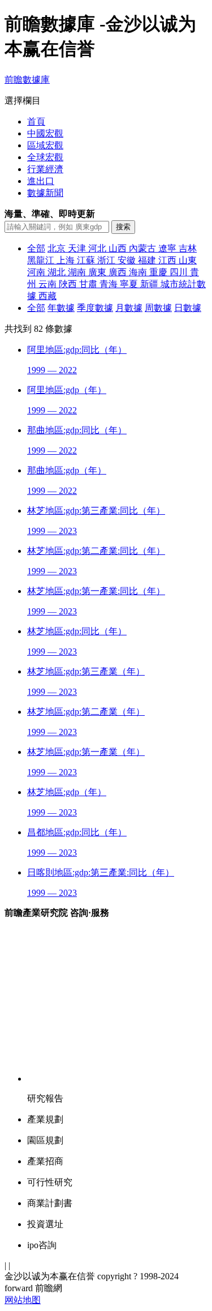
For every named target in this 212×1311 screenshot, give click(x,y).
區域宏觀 (45, 145)
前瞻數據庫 (27, 79)
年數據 (61, 308)
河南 (37, 272)
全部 (36, 248)
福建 (148, 260)
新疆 (150, 284)
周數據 (158, 308)
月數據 (128, 308)
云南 (48, 284)
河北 (98, 248)
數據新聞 (45, 193)
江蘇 (87, 260)
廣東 (98, 272)
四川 (180, 272)
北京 (57, 248)
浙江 (107, 260)
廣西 (119, 272)
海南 (139, 272)
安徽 (128, 260)
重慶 (159, 272)
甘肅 (89, 284)
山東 (188, 260)
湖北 (57, 272)
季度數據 (95, 308)
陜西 (69, 284)
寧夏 (130, 284)
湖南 (78, 272)
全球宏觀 (45, 157)
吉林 (188, 248)
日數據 (187, 308)
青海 (109, 284)
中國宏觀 (45, 133)
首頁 (36, 121)
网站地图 (23, 1300)
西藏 (47, 296)
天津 (78, 248)
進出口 (40, 181)
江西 (168, 260)
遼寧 (168, 248)
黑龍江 (42, 260)
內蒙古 (143, 248)
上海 (67, 260)
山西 (119, 248)
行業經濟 (45, 169)
